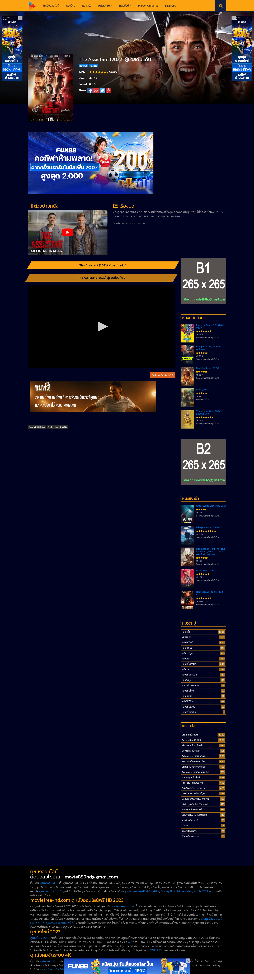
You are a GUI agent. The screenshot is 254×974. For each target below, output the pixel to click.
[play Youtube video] (67, 232)
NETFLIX (170, 5)
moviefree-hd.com (123, 906)
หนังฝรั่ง (86, 5)
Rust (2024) (202, 389)
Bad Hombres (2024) (207, 368)
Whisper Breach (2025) (208, 527)
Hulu (210, 891)
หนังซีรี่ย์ (124, 5)
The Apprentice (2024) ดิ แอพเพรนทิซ (209, 412)
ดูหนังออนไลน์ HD (50, 891)
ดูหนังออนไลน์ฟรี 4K (137, 891)
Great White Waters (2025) (211, 506)
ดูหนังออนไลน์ (51, 5)
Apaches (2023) (205, 570)
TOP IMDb (156, 950)
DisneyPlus (168, 891)
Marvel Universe (148, 5)
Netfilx (154, 891)
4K (129, 942)
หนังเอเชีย (104, 5)
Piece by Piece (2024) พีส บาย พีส (210, 326)
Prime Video (184, 891)
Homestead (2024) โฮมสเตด (209, 593)
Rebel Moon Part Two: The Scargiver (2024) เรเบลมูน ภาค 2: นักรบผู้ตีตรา (210, 551)
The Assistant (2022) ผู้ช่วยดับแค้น (115, 59)
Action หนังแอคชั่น (37, 427)
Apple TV (200, 891)
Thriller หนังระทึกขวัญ (57, 427)
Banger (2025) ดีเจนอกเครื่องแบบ (208, 348)
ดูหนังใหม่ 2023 (40, 938)
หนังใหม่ (70, 5)
